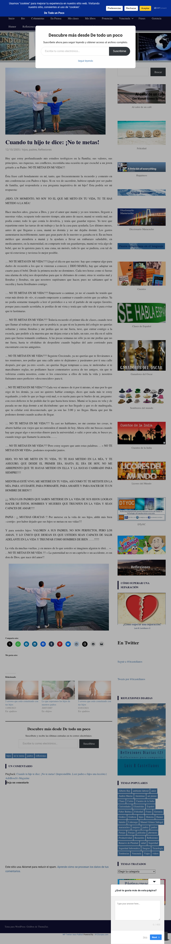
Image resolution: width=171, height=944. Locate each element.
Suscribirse (119, 51)
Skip (145, 937)
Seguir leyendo (85, 61)
